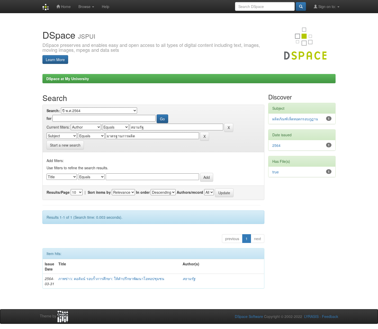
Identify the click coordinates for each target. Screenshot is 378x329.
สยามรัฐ (189, 278)
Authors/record (190, 192)
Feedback (330, 316)
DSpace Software (249, 316)
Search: (53, 110)
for (49, 118)
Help (105, 6)
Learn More (55, 59)
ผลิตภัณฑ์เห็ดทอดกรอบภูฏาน (295, 118)
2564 (276, 145)
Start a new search (65, 145)
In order (143, 192)
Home (65, 6)
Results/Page (58, 192)
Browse (85, 6)
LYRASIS (311, 316)
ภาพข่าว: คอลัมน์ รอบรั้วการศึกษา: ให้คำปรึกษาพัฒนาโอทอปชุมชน (111, 278)
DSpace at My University (67, 78)
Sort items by (99, 192)
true (275, 171)
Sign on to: (327, 6)
